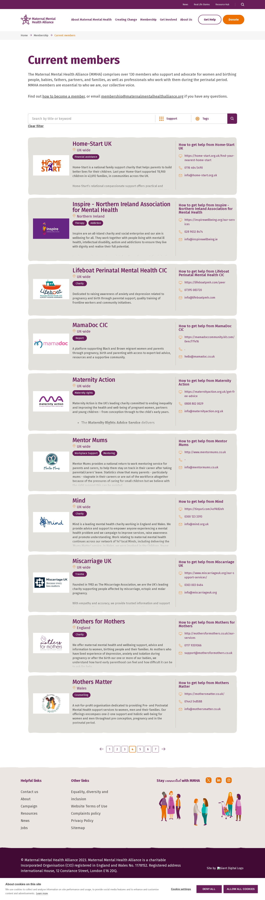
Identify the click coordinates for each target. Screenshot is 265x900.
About (25, 799)
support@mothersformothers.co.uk (208, 653)
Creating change (126, 19)
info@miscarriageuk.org (200, 592)
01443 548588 (193, 701)
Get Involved (168, 19)
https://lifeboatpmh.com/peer (204, 282)
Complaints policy (86, 813)
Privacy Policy (82, 820)
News (185, 4)
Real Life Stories (202, 4)
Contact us (29, 792)
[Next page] (163, 749)
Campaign (29, 806)
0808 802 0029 (193, 403)
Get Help (210, 19)
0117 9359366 (193, 645)
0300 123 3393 (193, 516)
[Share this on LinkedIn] (219, 780)
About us (186, 19)
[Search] (232, 118)
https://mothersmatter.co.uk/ (204, 694)
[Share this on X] (208, 780)
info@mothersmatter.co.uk (202, 709)
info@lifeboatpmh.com (199, 297)
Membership (148, 19)
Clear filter (36, 126)
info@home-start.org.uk (200, 175)
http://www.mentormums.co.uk (205, 452)
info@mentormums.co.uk (201, 467)
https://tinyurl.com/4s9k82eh (204, 509)
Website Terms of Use (89, 806)
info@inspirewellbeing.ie (201, 239)
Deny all (209, 889)
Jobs (24, 828)
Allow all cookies (241, 889)
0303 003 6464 (193, 585)
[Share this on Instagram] (229, 780)
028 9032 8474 (193, 231)
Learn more (42, 893)
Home (24, 35)
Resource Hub (222, 4)
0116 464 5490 (193, 167)
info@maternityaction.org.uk (203, 411)
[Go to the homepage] (38, 20)
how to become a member (63, 96)
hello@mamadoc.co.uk (199, 356)
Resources (29, 813)
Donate (234, 19)
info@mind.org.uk (196, 524)
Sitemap (78, 828)
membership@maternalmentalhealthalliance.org (142, 96)
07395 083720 (193, 290)
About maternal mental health (91, 19)
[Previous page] (101, 749)
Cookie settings (181, 889)
